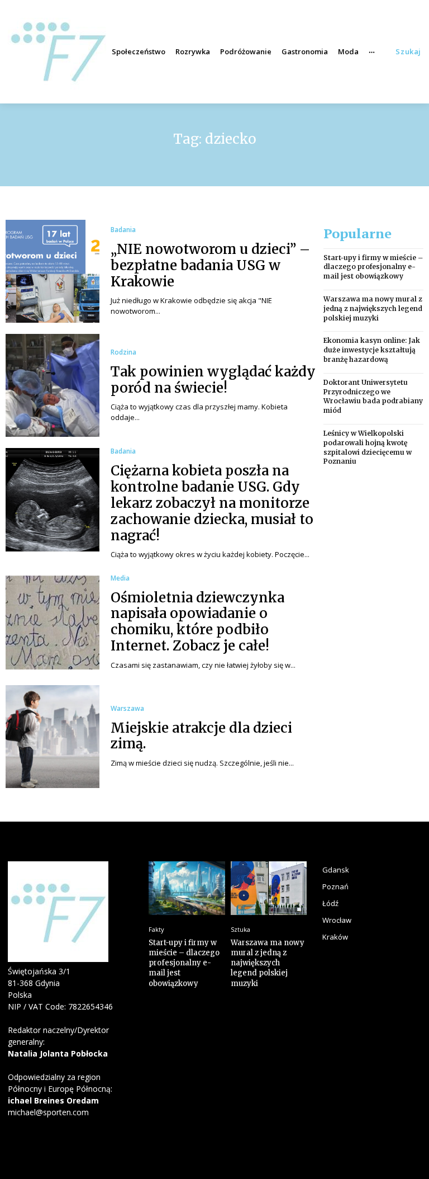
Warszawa (127, 708)
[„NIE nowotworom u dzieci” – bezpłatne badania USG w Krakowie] (52, 271)
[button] (408, 52)
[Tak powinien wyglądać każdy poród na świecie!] (52, 385)
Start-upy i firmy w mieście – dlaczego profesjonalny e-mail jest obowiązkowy (373, 267)
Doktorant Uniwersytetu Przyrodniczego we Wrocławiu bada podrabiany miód (373, 396)
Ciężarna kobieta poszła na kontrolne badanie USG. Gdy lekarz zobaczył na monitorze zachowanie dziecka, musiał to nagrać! (212, 503)
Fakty (156, 929)
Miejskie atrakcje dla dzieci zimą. (201, 736)
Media (120, 578)
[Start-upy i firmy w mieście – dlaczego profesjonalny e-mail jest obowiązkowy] (187, 888)
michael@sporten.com (48, 1112)
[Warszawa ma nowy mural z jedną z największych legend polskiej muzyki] (269, 888)
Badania (123, 230)
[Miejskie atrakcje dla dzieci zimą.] (52, 736)
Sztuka (240, 929)
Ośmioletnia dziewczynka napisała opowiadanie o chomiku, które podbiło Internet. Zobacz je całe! (197, 621)
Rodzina (123, 352)
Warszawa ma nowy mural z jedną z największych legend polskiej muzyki (372, 308)
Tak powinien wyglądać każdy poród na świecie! (213, 380)
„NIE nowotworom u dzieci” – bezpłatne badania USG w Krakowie (210, 265)
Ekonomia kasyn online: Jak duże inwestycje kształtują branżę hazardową (371, 350)
